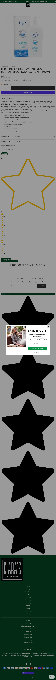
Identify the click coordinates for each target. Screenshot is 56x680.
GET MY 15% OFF (37, 348)
